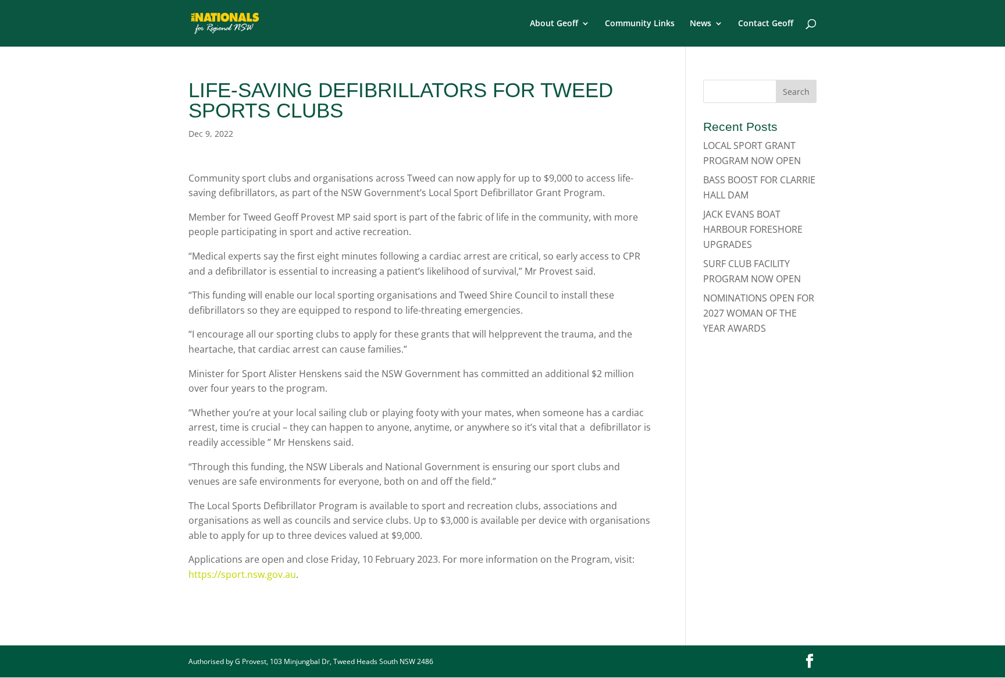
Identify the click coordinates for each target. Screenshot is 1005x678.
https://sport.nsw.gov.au (242, 574)
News (700, 24)
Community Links (640, 24)
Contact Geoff (765, 24)
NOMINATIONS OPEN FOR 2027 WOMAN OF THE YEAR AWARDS (758, 313)
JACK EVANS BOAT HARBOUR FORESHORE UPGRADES (753, 229)
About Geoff (554, 24)
